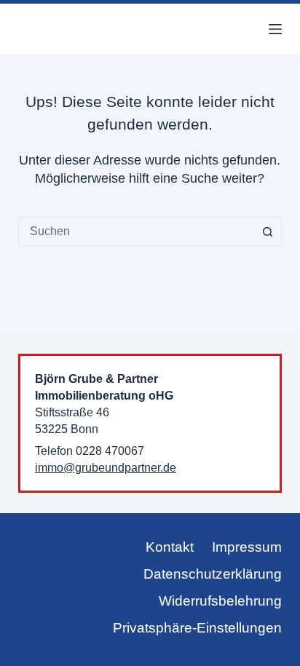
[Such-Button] (267, 231)
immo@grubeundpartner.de (105, 467)
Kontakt (170, 547)
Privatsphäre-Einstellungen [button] (197, 627)
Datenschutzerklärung (212, 574)
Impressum (247, 547)
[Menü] (275, 29)
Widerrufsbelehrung (220, 600)
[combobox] (136, 231)
